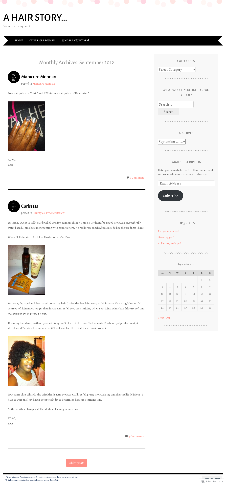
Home (19, 40)
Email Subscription (186, 162)
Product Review (55, 213)
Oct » (169, 318)
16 (210, 293)
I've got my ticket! (168, 231)
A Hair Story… (35, 17)
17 (162, 300)
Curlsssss (29, 206)
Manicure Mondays (44, 84)
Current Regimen (42, 40)
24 (162, 307)
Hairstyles (39, 213)
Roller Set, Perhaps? (169, 243)
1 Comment (137, 178)
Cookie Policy (54, 480)
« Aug (161, 318)
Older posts (76, 463)
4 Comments (136, 436)
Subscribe (170, 195)
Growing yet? (166, 237)
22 (202, 300)
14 (194, 293)
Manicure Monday (38, 76)
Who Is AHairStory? (75, 40)
